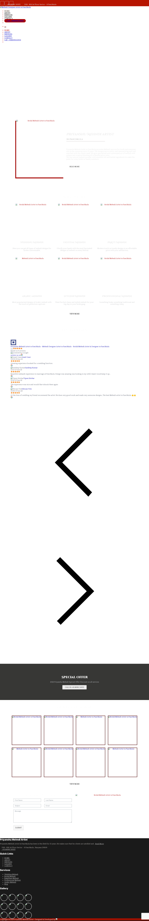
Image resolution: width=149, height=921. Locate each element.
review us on (16, 355)
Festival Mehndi (74, 242)
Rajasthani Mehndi (11, 878)
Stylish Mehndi (74, 296)
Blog (6, 884)
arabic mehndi (32, 296)
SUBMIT (18, 828)
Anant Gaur (26, 357)
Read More (99, 844)
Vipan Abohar (28, 378)
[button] (67, 121)
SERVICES (8, 15)
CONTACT (8, 19)
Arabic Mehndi (10, 882)
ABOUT (7, 13)
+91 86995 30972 (8, 849)
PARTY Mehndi (117, 242)
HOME (7, 11)
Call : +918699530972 (15, 21)
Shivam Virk (27, 389)
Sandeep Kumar (31, 368)
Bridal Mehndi (10, 876)
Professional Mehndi (117, 296)
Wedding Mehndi (31, 242)
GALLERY (8, 17)
